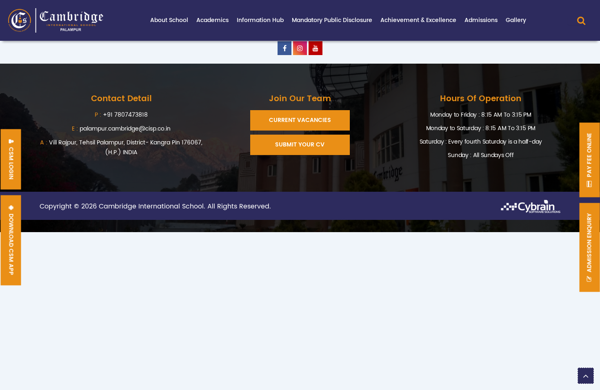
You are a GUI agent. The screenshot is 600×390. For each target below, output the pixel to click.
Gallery (516, 20)
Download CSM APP (11, 243)
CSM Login (11, 162)
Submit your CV (299, 144)
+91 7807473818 (125, 115)
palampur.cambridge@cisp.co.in (121, 128)
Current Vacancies (300, 120)
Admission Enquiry (589, 243)
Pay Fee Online (589, 156)
